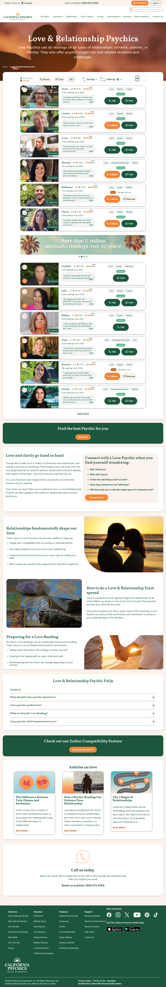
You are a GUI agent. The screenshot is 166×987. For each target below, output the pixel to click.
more (91, 102)
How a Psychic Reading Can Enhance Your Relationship (83, 800)
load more (83, 413)
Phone (46, 79)
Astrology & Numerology (69, 948)
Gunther (66, 266)
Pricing (100, 16)
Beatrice (66, 364)
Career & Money (65, 937)
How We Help (13, 927)
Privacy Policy (84, 981)
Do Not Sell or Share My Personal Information (99, 983)
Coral (65, 138)
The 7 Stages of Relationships (123, 799)
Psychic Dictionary (92, 927)
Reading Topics (40, 921)
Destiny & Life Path (66, 943)
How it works (87, 16)
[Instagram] (118, 914)
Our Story (44, 16)
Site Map (111, 981)
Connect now (96, 497)
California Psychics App (68, 916)
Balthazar (67, 187)
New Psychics (39, 927)
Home (5, 67)
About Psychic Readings (18, 932)
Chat (60, 79)
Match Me (83, 437)
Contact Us (158, 16)
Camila (66, 113)
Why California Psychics (17, 921)
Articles (62, 927)
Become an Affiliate (92, 916)
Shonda (66, 163)
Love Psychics (39, 932)
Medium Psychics (41, 943)
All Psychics (38, 916)
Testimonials (71, 16)
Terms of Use (99, 981)
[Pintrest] (147, 914)
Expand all (15, 689)
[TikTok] (156, 914)
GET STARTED (140, 3)
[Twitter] (127, 914)
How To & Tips (14, 943)
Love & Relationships (67, 932)
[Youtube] (137, 914)
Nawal (65, 212)
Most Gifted (13, 937)
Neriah (66, 389)
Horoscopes (64, 921)
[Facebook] (109, 914)
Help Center (89, 932)
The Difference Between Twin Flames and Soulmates (32, 800)
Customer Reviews (41, 948)
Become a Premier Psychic (95, 921)
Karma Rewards (141, 16)
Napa (65, 340)
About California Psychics (18, 916)
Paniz (65, 89)
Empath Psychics (40, 937)
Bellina (66, 315)
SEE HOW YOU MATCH (83, 750)
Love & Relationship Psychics (23, 67)
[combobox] (92, 79)
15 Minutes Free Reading (43, 953)
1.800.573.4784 (89, 3)
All (71, 79)
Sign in (156, 3)
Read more (21, 831)
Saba (64, 291)
